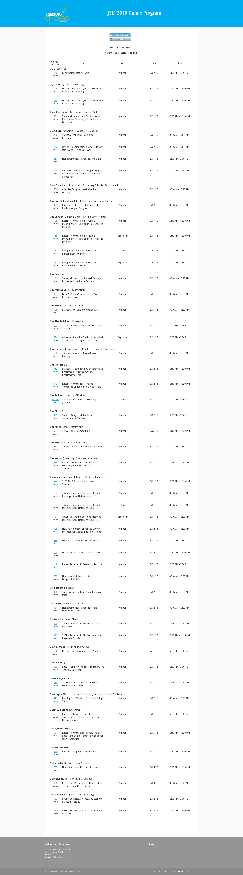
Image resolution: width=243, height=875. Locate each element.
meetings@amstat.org (55, 857)
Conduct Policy (169, 871)
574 (55, 170)
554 (55, 430)
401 (55, 325)
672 (55, 383)
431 (55, 415)
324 (55, 607)
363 (55, 368)
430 (55, 72)
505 (55, 309)
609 (55, 666)
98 (55, 135)
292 (55, 146)
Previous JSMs (183, 871)
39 (55, 651)
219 (55, 540)
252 (55, 446)
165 (55, 220)
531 (55, 116)
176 (55, 88)
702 (55, 552)
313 (55, 698)
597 (55, 714)
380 (55, 635)
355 (55, 751)
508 (55, 576)
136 (55, 278)
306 (55, 623)
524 (55, 732)
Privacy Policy (154, 871)
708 (55, 767)
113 (55, 682)
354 (55, 810)
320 (55, 592)
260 (55, 158)
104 (55, 493)
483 (55, 294)
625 (55, 528)
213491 (55, 399)
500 (55, 189)
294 (55, 462)
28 (55, 564)
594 (55, 337)
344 (55, 481)
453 (55, 798)
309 (55, 205)
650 (55, 783)
